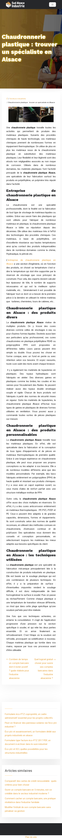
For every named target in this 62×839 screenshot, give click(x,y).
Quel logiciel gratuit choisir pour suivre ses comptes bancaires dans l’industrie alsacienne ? (43, 669)
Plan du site (31, 837)
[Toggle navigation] (52, 4)
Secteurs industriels (18, 99)
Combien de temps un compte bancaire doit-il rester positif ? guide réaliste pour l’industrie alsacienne (19, 669)
